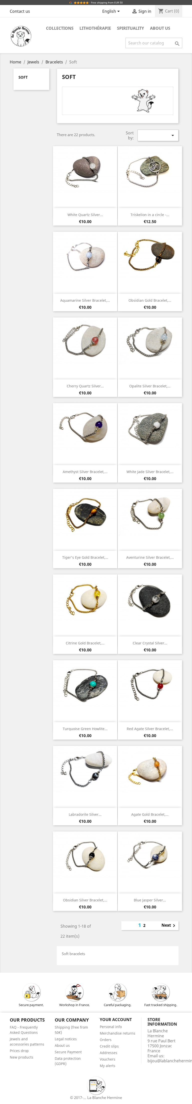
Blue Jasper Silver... (150, 900)
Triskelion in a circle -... (149, 214)
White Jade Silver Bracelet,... (150, 471)
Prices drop (19, 1050)
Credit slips (109, 1046)
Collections (60, 28)
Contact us (20, 11)
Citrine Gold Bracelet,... (85, 643)
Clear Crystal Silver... (150, 643)
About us (160, 28)
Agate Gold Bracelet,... (149, 814)
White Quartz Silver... (85, 214)
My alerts (107, 1065)
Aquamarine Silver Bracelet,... (85, 300)
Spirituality (130, 28)
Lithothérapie (95, 28)
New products (21, 1057)
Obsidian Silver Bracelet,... (85, 900)
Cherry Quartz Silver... (85, 386)
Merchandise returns (117, 1033)
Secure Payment (68, 1052)
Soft (23, 77)
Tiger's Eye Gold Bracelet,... (85, 557)
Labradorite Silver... (85, 814)
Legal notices (66, 1039)
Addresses (108, 1052)
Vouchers (107, 1059)
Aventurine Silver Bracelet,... (150, 557)
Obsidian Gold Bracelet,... (149, 300)
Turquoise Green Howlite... (85, 728)
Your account (116, 1019)
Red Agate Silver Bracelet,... (150, 728)
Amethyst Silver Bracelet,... (85, 471)
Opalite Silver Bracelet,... (149, 386)
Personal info (111, 1026)
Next (169, 926)
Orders (106, 1039)
